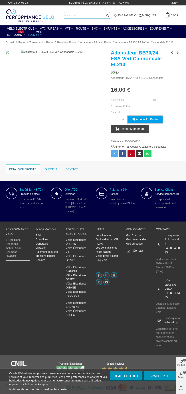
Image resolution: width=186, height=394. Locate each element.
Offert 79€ (70, 189)
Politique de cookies (21, 389)
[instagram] (114, 275)
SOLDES (34, 34)
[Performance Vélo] (30, 15)
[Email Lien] (139, 153)
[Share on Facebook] (122, 153)
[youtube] (106, 282)
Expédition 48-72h (31, 189)
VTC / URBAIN (49, 28)
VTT (67, 28)
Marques (15, 34)
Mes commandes (136, 239)
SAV (38, 235)
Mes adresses (134, 243)
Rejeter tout (126, 376)
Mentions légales (46, 255)
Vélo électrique (21, 28)
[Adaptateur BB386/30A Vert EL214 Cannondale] (172, 52)
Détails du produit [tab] (22, 169)
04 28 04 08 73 (172, 250)
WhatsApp (171, 322)
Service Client (164, 189)
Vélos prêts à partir (107, 255)
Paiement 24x (118, 189)
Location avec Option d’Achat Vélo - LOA (107, 239)
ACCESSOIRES (133, 28)
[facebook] (99, 275)
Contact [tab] (72, 169)
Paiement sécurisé (47, 251)
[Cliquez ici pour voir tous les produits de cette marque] (115, 72)
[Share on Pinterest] (131, 153)
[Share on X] (114, 153)
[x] (99, 282)
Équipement (159, 28)
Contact (138, 250)
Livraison (41, 247)
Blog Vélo (101, 259)
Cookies (40, 259)
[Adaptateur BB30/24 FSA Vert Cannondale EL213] (51, 51)
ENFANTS (110, 28)
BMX (95, 28)
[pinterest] (106, 275)
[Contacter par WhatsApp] (147, 153)
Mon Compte (133, 235)
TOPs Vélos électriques (76, 231)
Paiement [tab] (51, 169)
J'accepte (160, 376)
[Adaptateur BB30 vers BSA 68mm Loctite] (177, 52)
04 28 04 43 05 (172, 295)
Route (81, 28)
